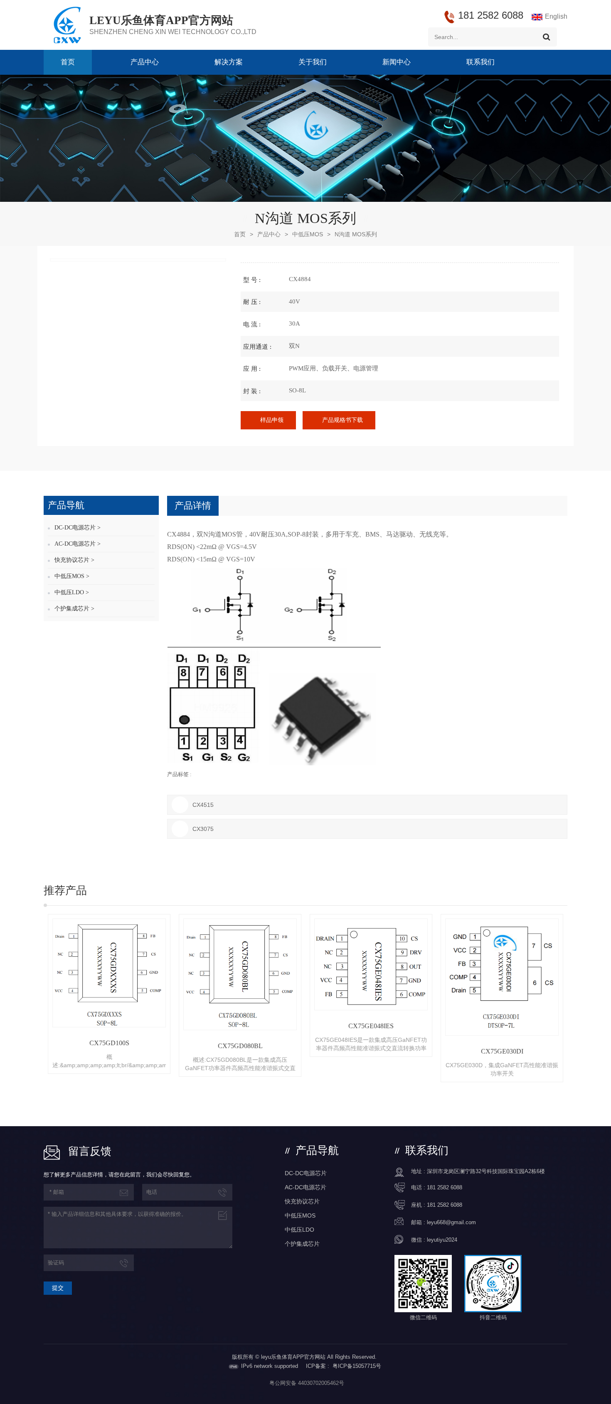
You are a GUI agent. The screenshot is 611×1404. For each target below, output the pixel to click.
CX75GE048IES (371, 1025)
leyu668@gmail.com (451, 1222)
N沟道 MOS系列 (356, 234)
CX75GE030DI (502, 1051)
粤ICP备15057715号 (357, 1366)
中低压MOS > (71, 576)
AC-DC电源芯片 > (77, 544)
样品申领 (271, 420)
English (556, 16)
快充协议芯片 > (74, 560)
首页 (68, 62)
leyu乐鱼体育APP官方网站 (161, 20)
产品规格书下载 (342, 420)
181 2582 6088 (444, 1187)
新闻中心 (396, 62)
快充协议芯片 (302, 1201)
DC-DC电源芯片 (306, 1173)
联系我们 (480, 62)
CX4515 (203, 804)
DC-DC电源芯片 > (77, 527)
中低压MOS (307, 234)
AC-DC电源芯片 (305, 1187)
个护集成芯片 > (74, 608)
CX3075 (203, 829)
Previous (31, 998)
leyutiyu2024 (442, 1240)
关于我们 (312, 62)
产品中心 (145, 62)
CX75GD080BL (240, 1045)
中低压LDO (299, 1229)
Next (580, 998)
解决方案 (228, 62)
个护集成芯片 (302, 1243)
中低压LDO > (71, 592)
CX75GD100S (109, 1042)
